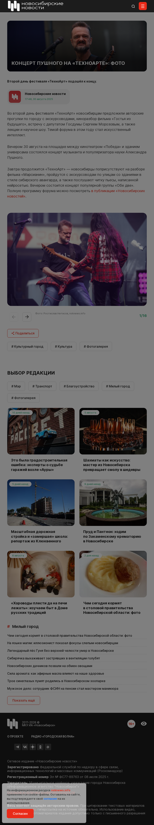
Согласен (20, 814)
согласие (50, 798)
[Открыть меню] (143, 6)
